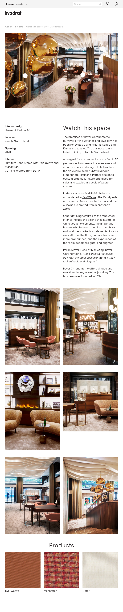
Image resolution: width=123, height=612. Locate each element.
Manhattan (50, 590)
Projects (19, 27)
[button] (25, 75)
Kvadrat (8, 27)
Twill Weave (12, 590)
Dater (86, 590)
